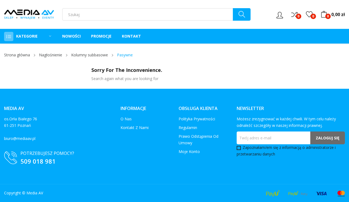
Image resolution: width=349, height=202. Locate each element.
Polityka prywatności (197, 118)
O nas (126, 118)
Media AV (34, 192)
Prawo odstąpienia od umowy (198, 139)
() (309, 14)
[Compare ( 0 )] (294, 14)
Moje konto (189, 151)
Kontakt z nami (135, 127)
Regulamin (188, 127)
